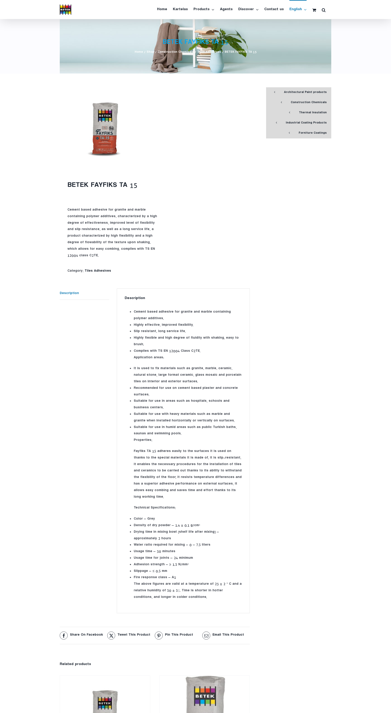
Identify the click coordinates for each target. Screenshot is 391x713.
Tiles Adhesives (98, 271)
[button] (324, 9)
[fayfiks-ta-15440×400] (105, 128)
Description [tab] (69, 293)
